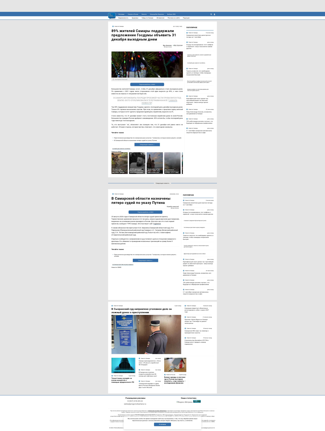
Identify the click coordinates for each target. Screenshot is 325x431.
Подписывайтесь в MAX (147, 84)
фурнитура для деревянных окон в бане (194, 253)
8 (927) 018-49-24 (135, 401)
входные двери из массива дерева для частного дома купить (198, 90)
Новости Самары (119, 26)
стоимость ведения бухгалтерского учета (195, 220)
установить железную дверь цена (196, 82)
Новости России (170, 374)
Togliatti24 (157, 224)
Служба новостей (173, 206)
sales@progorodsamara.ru (135, 404)
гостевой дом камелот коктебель (121, 148)
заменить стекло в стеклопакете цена (198, 245)
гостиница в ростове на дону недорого (122, 264)
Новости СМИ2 (116, 151)
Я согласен (162, 424)
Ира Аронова (167, 45)
